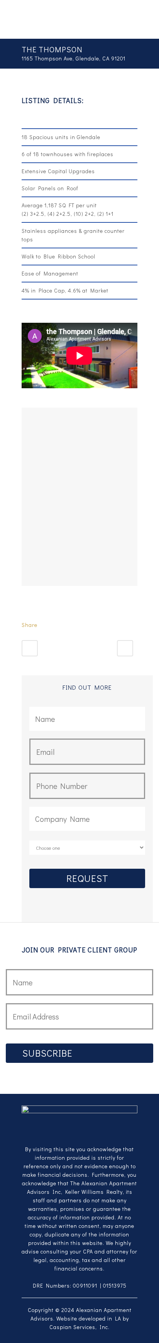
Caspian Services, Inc (78, 1327)
